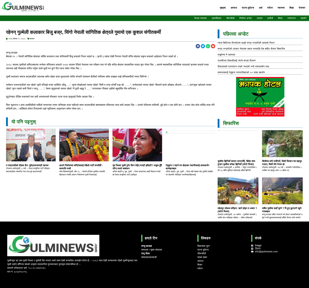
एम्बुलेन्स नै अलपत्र (226, 54)
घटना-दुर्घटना (248, 7)
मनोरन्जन (292, 18)
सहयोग (304, 18)
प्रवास (259, 18)
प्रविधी (270, 18)
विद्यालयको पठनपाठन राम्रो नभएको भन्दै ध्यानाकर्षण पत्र (243, 66)
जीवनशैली (230, 18)
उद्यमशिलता (216, 18)
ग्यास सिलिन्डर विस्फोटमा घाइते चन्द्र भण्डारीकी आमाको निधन (246, 42)
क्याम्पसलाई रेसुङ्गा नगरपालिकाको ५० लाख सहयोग (241, 72)
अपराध (234, 7)
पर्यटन (270, 7)
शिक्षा (291, 7)
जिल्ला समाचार (200, 18)
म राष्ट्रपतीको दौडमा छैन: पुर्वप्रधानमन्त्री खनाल (27, 165)
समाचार (32, 39)
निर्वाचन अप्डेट (245, 18)
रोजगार (302, 7)
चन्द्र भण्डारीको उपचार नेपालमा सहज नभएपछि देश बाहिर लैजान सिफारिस (251, 48)
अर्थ (260, 7)
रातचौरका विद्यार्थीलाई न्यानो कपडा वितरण (237, 60)
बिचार (280, 18)
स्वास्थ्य (281, 7)
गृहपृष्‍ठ (223, 7)
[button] (198, 46)
